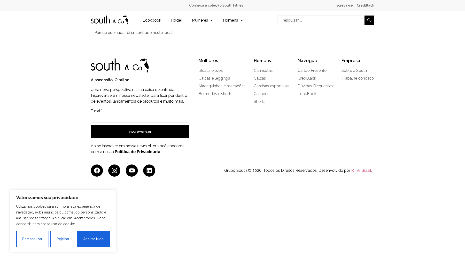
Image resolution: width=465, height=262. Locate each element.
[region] (63, 221)
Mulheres (200, 20)
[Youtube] (132, 170)
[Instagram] (114, 170)
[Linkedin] (149, 170)
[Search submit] (369, 20)
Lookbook (152, 20)
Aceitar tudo (93, 239)
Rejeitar (63, 239)
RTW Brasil (361, 170)
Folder (176, 20)
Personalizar (32, 239)
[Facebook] (97, 170)
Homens (230, 20)
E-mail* (96, 111)
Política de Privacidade (137, 151)
